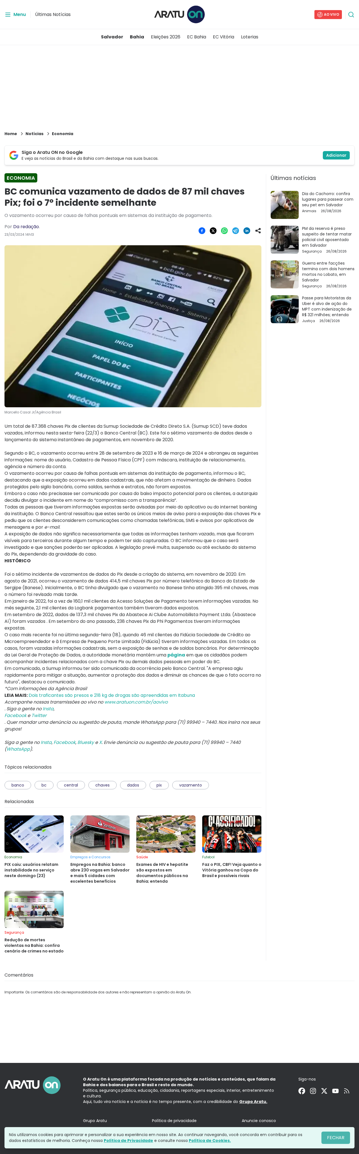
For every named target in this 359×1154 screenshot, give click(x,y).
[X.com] (324, 1091)
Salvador (112, 37)
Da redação (26, 226)
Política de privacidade (174, 1120)
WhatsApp (18, 749)
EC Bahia (196, 37)
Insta (46, 742)
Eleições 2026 (165, 37)
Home (10, 134)
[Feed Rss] (346, 1091)
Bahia (137, 37)
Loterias (249, 37)
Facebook (64, 742)
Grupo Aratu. (253, 1101)
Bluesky (85, 742)
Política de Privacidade (128, 1140)
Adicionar (336, 155)
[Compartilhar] (258, 230)
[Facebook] (301, 1091)
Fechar (335, 1137)
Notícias (34, 134)
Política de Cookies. (210, 1140)
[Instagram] (313, 1091)
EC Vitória (223, 37)
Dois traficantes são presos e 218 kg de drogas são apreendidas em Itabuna (112, 695)
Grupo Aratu (95, 1120)
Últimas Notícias (53, 14)
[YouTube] (335, 1091)
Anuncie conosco (259, 1120)
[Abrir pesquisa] (351, 14)
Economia (62, 134)
